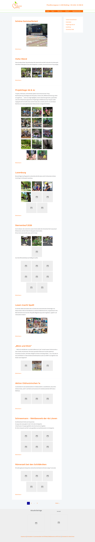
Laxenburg (20, 172)
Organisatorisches (76, 11)
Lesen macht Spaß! (24, 305)
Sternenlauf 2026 (23, 225)
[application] (54, 11)
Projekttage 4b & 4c (25, 90)
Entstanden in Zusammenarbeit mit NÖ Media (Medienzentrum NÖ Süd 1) (44, 536)
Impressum (23, 536)
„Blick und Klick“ (23, 346)
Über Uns (59, 11)
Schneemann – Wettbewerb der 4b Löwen (36, 418)
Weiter (57, 503)
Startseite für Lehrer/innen (68, 536)
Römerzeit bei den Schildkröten (31, 464)
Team (52, 11)
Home (47, 11)
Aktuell (67, 11)
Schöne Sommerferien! (26, 21)
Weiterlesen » (18, 49)
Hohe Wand (21, 59)
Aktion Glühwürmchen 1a (27, 383)
